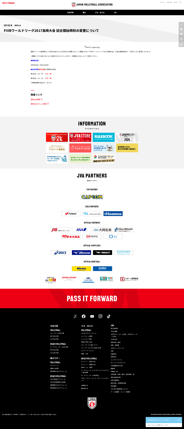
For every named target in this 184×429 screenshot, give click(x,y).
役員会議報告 (115, 380)
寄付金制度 (114, 328)
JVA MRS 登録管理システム (119, 389)
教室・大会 (84, 354)
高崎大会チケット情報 (38, 104)
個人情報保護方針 (7, 414)
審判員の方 (84, 388)
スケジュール (54, 365)
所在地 (54, 414)
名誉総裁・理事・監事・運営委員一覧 (122, 374)
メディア (162, 2)
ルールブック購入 (86, 339)
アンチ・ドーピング (87, 351)
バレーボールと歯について (89, 345)
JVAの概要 (114, 331)
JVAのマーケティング (117, 348)
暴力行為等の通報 (46, 414)
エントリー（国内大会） (89, 361)
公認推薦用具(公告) (117, 366)
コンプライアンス (116, 360)
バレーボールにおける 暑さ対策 (91, 348)
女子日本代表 (54, 339)
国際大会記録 (54, 368)
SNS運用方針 (22, 414)
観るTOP (54, 358)
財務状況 (113, 357)
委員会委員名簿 (115, 377)
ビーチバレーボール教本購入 (90, 375)
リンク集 (29, 414)
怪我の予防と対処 (86, 342)
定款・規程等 (115, 345)
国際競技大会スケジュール (58, 385)
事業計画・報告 (115, 342)
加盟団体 (113, 354)
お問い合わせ (37, 414)
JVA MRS (169, 2)
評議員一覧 (114, 371)
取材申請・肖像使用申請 (118, 383)
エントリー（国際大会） (89, 364)
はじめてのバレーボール (89, 333)
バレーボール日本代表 (57, 333)
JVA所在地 (114, 339)
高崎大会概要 (35, 99)
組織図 (113, 368)
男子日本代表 (54, 336)
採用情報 (113, 386)
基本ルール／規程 (86, 367)
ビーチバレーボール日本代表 (59, 347)
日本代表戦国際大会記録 (58, 382)
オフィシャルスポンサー (118, 363)
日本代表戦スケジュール (57, 379)
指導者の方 (84, 385)
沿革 (112, 351)
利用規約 (15, 414)
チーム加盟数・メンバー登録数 (120, 392)
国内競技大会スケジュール (58, 371)
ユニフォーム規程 (86, 336)
